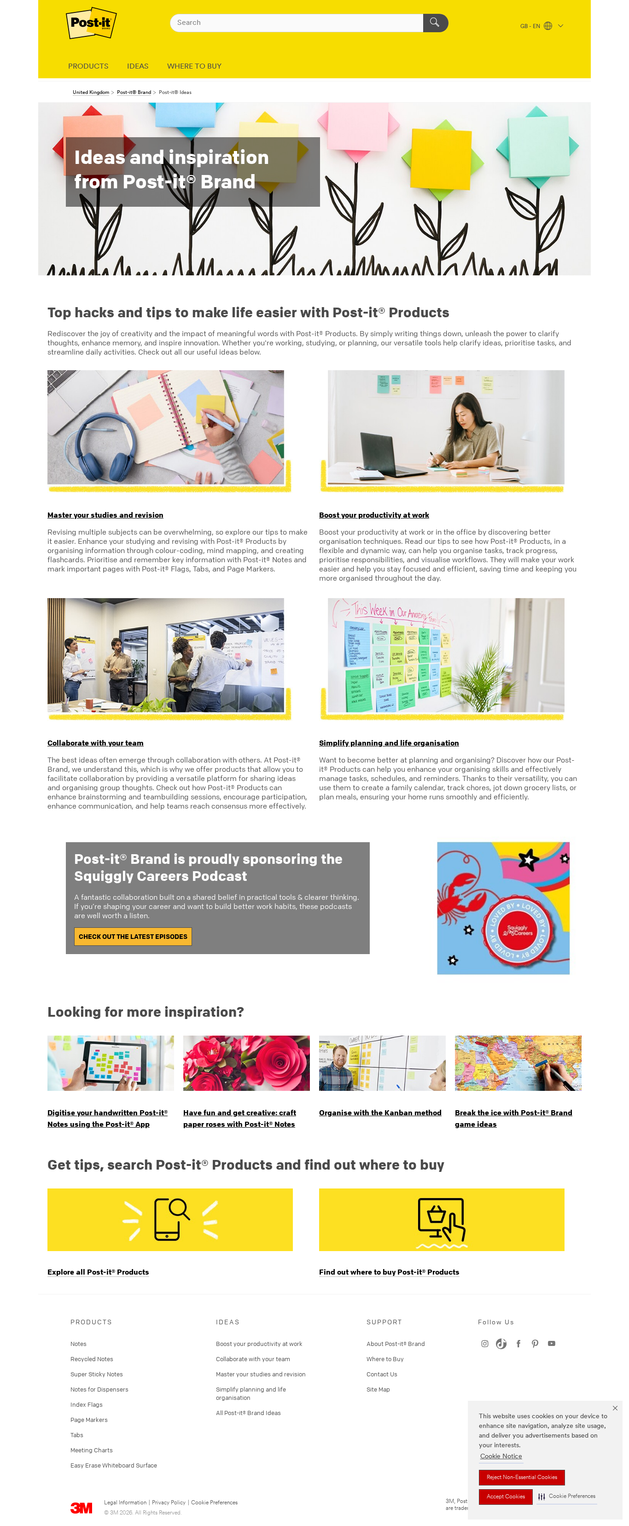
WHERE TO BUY (194, 66)
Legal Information (125, 1503)
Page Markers (89, 1419)
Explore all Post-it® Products (98, 1271)
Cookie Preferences (214, 1503)
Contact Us (382, 1374)
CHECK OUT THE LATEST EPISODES (133, 936)
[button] (566, 1496)
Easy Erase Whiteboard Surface (113, 1465)
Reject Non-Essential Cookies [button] (522, 1477)
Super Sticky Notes (96, 1374)
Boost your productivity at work (374, 514)
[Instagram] (485, 1344)
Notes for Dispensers (99, 1389)
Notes (78, 1343)
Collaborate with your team (95, 742)
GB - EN (531, 26)
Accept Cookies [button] (506, 1497)
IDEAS (138, 66)
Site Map (378, 1389)
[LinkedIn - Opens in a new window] (501, 1344)
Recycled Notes (91, 1359)
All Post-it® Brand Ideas (248, 1412)
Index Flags (86, 1404)
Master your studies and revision (105, 514)
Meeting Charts (91, 1450)
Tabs (76, 1435)
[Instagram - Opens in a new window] (552, 1344)
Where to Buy (385, 1359)
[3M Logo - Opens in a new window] (91, 23)
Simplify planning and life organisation (389, 742)
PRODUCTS (88, 66)
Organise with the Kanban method (380, 1112)
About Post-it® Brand (396, 1343)
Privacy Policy (169, 1503)
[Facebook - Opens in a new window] (535, 1344)
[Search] (435, 23)
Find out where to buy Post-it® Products (389, 1271)
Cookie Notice (501, 1456)
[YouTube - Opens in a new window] (518, 1344)
